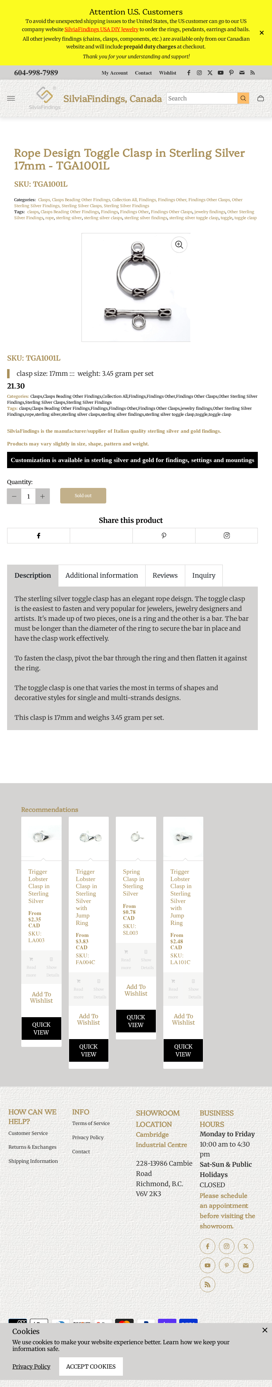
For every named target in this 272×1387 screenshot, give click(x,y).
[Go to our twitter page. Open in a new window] (246, 1246)
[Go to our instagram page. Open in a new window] (226, 1246)
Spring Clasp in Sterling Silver (133, 882)
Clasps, (45, 199)
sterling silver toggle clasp (194, 217)
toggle (226, 217)
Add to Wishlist (41, 997)
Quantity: (20, 482)
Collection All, (125, 199)
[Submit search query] (243, 98)
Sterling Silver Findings (126, 205)
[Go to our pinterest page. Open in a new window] (226, 1265)
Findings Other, (173, 199)
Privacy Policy (31, 1366)
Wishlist (167, 72)
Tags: (19, 211)
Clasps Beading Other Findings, (82, 199)
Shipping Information (33, 1161)
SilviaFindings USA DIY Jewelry (101, 29)
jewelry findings (209, 211)
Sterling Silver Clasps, (83, 205)
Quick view (41, 1028)
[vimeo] (163, 535)
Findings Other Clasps (171, 211)
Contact (143, 72)
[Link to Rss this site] (252, 72)
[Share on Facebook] (38, 535)
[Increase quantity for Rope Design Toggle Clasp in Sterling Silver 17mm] (42, 496)
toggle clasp (245, 217)
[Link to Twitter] (210, 72)
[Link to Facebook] (188, 72)
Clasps (36, 396)
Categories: (25, 199)
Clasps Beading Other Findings (70, 211)
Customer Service (28, 1133)
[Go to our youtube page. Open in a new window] (207, 1265)
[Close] (265, 1330)
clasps (33, 211)
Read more (31, 971)
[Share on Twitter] (101, 535)
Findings (109, 211)
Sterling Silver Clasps (45, 402)
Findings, (148, 199)
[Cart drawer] (260, 98)
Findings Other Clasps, (210, 199)
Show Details (52, 971)
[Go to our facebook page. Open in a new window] (207, 1246)
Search (177, 98)
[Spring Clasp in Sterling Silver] (136, 837)
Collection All (115, 396)
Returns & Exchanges (32, 1147)
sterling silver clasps (103, 217)
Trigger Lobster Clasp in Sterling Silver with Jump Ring (86, 897)
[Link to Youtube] (220, 72)
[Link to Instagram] (199, 72)
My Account (115, 72)
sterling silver (69, 217)
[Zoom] (179, 244)
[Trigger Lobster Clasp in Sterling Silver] (41, 837)
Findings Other (134, 211)
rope (49, 217)
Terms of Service (91, 1123)
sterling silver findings (145, 217)
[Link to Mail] (242, 72)
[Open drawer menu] (11, 98)
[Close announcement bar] (261, 32)
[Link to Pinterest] (231, 72)
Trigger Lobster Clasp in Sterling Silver (39, 886)
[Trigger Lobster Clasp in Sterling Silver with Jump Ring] (89, 837)
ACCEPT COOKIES (91, 1366)
